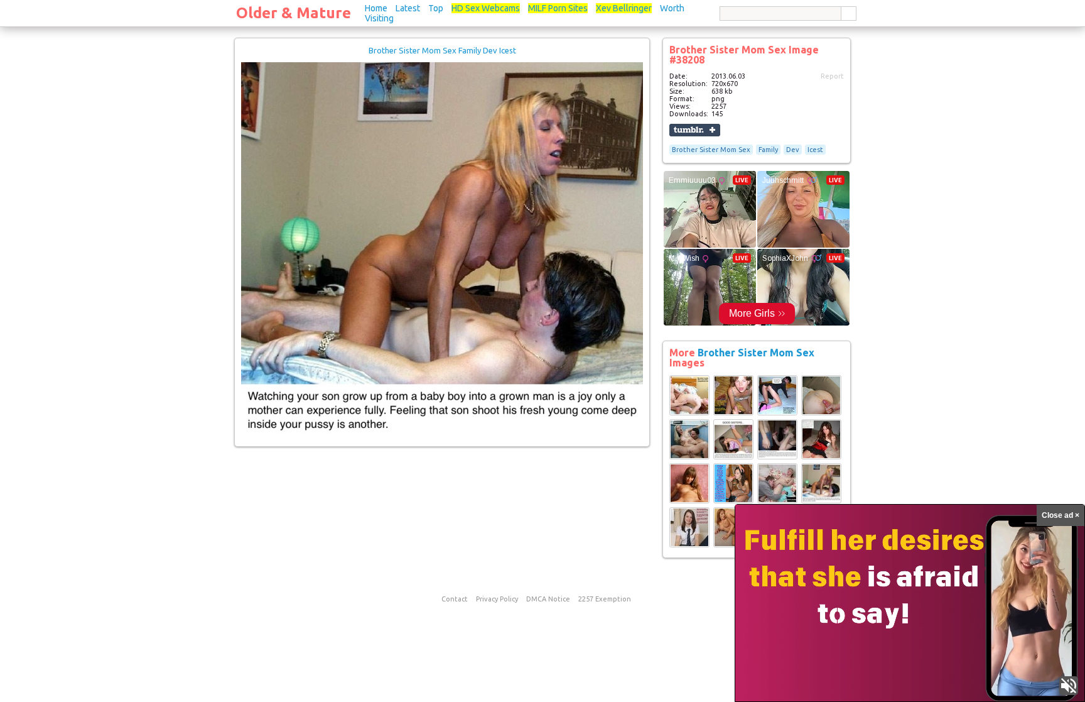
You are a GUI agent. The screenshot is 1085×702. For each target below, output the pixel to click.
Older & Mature (293, 12)
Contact (454, 599)
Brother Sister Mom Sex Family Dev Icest (442, 50)
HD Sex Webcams (485, 8)
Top (435, 8)
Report (832, 76)
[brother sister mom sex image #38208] (442, 434)
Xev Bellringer (624, 8)
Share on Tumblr (694, 130)
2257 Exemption (604, 599)
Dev (792, 149)
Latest (408, 8)
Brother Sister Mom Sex (711, 149)
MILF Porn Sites (558, 8)
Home (376, 8)
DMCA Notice (548, 599)
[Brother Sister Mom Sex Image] (689, 413)
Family (768, 149)
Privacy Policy (497, 599)
